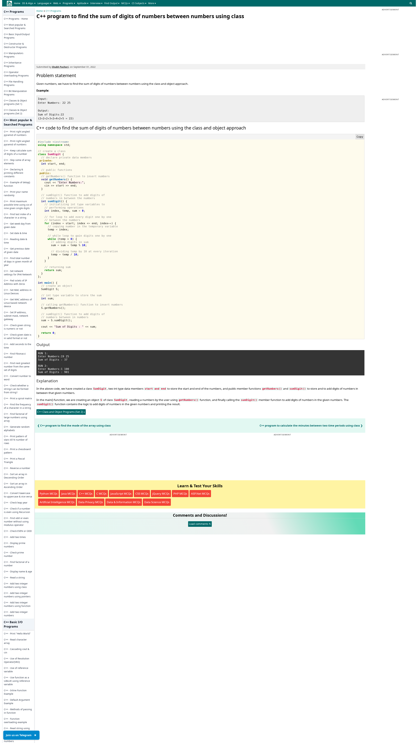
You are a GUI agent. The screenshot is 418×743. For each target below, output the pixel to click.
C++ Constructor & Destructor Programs (15, 45)
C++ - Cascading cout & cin (16, 650)
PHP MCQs (180, 493)
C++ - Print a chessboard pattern (17, 451)
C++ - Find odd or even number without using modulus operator (16, 521)
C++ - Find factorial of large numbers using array (15, 417)
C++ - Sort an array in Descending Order (15, 476)
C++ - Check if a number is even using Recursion (17, 510)
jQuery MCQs (160, 493)
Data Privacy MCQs (90, 502)
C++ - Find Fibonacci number (15, 355)
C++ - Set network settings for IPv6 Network (18, 272)
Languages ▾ (44, 3)
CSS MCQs (141, 493)
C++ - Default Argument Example (17, 701)
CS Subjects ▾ (139, 3)
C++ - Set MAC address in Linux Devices (18, 291)
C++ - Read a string (14, 577)
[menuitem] (18, 3)
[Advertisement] (60, 40)
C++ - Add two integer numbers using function (17, 604)
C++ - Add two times (15, 537)
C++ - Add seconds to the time (17, 346)
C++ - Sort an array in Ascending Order (15, 485)
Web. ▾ (57, 3)
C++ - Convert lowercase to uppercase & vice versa (18, 495)
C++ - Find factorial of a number (16, 563)
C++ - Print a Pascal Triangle (14, 460)
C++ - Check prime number (14, 554)
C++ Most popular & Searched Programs (15, 26)
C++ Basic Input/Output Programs (17, 36)
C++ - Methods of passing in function (18, 711)
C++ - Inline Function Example (15, 692)
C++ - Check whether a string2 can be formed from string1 (16, 389)
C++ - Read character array (15, 641)
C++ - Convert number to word (17, 377)
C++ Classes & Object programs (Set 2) (15, 111)
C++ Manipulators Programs (13, 55)
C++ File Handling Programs (13, 83)
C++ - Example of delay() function (17, 184)
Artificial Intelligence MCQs (57, 502)
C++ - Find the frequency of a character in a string (17, 406)
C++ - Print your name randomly (16, 193)
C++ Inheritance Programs (12, 64)
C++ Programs (53, 10)
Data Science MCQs (156, 502)
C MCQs (101, 493)
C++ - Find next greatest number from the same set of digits (17, 367)
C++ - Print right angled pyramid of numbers (17, 133)
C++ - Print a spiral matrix (18, 398)
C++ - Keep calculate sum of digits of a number (18, 152)
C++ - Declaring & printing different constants (13, 173)
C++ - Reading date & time (15, 241)
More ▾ (152, 3)
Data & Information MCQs (123, 502)
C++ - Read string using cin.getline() (17, 730)
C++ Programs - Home (16, 18)
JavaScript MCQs (120, 493)
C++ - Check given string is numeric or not (17, 327)
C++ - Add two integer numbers (16, 613)
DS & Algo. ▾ (28, 3)
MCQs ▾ (125, 3)
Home (17, 3)
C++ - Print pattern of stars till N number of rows (15, 440)
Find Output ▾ (111, 3)
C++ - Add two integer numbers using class (16, 585)
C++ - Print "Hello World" (17, 633)
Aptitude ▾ (82, 3)
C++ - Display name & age (18, 571)
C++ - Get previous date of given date (17, 250)
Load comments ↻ (200, 524)
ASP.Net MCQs (200, 493)
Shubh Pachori (60, 66)
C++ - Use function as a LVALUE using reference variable (17, 681)
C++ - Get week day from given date (17, 225)
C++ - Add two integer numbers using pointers (17, 594)
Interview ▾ (96, 3)
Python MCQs (48, 493)
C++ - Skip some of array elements (17, 161)
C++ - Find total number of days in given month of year (18, 262)
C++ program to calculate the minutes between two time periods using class (310, 425)
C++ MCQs (85, 493)
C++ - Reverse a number (17, 468)
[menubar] (85, 3)
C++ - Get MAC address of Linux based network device (18, 303)
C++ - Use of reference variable (16, 669)
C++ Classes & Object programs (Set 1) (15, 102)
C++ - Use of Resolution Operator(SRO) (16, 660)
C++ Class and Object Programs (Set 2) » (61, 412)
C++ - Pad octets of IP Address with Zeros (15, 282)
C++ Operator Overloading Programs (16, 74)
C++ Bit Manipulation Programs (15, 92)
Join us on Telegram (19, 735)
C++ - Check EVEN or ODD (18, 531)
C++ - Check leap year (15, 502)
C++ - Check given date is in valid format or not (17, 336)
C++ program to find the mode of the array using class (75, 425)
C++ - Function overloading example (15, 720)
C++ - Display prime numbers (14, 544)
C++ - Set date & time (15, 233)
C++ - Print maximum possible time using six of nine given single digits (18, 205)
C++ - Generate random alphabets (17, 428)
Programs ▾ (69, 3)
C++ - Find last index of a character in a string (17, 216)
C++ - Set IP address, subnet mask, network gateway (16, 316)
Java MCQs (68, 493)
